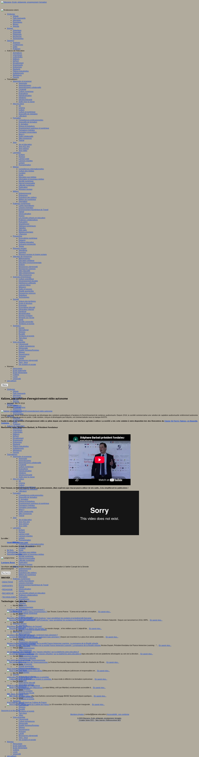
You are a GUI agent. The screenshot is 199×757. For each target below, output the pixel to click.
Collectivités (17, 432)
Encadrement (18, 438)
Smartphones (24, 599)
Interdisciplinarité (25, 475)
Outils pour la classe (27, 477)
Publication (23, 562)
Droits (21, 550)
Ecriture (22, 530)
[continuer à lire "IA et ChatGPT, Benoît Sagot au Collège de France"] (28, 704)
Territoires (17, 701)
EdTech (16, 436)
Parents (16, 452)
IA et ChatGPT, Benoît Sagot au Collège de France (27, 702)
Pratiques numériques (21, 579)
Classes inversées (26, 583)
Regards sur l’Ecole (26, 693)
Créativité (22, 465)
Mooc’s (21, 509)
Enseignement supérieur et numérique (34, 503)
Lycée (15, 752)
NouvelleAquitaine (14, 554)
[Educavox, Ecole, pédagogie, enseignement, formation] (24, 2)
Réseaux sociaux (25, 564)
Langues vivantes (26, 536)
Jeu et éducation (25, 520)
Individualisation (25, 471)
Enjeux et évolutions (27, 501)
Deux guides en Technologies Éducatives (23, 669)
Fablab (21, 587)
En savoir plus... (104, 612)
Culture (21, 485)
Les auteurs (11, 756)
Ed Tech (10, 550)
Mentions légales (77, 714)
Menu (4, 385)
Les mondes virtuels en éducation (32, 593)
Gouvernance (24, 729)
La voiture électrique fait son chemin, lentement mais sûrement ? (32, 635)
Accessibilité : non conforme (118, 714)
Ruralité (22, 709)
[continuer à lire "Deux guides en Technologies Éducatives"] (25, 671)
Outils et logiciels (25, 664)
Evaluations (23, 469)
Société (16, 674)
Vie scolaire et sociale (27, 740)
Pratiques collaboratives (28, 595)
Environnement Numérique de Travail (33, 585)
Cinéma (22, 483)
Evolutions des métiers (28, 573)
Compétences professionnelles (31, 495)
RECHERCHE (8, 593)
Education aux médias (27, 552)
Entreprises (17, 442)
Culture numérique (26, 467)
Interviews (17, 395)
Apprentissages (25, 461)
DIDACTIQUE (7, 582)
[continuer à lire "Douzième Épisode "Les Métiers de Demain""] (26, 629)
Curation (22, 548)
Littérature (23, 491)
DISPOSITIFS (7, 586)
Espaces (22, 615)
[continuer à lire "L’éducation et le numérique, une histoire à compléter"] (29, 679)
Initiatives (22, 473)
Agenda (16, 402)
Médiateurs (17, 450)
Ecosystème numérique (28, 613)
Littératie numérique (27, 560)
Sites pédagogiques (27, 648)
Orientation (23, 577)
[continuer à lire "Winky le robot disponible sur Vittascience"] (25, 688)
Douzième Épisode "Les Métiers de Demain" (24, 626)
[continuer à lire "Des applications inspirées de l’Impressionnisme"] (27, 662)
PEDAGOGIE (7, 590)
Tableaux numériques (27, 601)
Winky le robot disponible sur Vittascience (23, 686)
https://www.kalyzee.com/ (17, 543)
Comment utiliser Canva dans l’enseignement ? (26, 610)
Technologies (18, 414)
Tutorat (21, 516)
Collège (16, 750)
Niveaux (10, 742)
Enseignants (18, 440)
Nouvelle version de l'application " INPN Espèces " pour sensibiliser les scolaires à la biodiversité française (49, 618)
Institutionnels (18, 448)
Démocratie (23, 723)
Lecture (22, 538)
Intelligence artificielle (27, 658)
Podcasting (23, 597)
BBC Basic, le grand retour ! (18, 694)
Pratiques (16, 424)
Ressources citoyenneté (28, 642)
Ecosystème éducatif (27, 683)
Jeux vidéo (23, 526)
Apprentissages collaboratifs (30, 463)
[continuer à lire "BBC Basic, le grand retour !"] (19, 696)
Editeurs (16, 434)
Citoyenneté (23, 719)
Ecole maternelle (19, 746)
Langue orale (24, 534)
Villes (21, 715)
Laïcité (21, 734)
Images (21, 591)
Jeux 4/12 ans (24, 522)
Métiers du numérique (27, 575)
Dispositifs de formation (28, 497)
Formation (17, 493)
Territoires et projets (26, 699)
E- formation (23, 499)
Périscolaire (17, 744)
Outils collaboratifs (26, 512)
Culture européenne (27, 721)
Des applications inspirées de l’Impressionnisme (26, 660)
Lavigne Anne (19, 407)
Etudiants (16, 444)
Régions (22, 707)
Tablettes (22, 603)
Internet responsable (27, 558)
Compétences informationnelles (31, 544)
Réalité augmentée (26, 666)
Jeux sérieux (24, 524)
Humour (22, 532)
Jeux (15, 518)
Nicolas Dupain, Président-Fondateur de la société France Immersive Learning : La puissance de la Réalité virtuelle (52, 643)
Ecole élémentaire (20, 748)
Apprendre (23, 459)
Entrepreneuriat (25, 569)
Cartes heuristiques (26, 581)
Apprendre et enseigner (22, 457)
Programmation (25, 540)
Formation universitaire (28, 507)
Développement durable (28, 656)
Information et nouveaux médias (31, 554)
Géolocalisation (25, 589)
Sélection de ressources (22, 632)
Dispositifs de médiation (28, 489)
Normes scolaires (25, 691)
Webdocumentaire (26, 607)
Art (20, 481)
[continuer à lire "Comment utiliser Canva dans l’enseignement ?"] (27, 612)
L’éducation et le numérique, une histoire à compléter (28, 677)
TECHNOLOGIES (9, 597)
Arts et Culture (18, 479)
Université (17, 754)
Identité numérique (26, 556)
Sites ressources (25, 514)
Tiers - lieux (23, 738)
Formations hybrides (27, 505)
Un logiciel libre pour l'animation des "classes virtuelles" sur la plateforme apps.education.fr (43, 652)
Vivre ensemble (19, 717)
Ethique (22, 727)
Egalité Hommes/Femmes (29, 725)
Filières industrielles (21, 446)
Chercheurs (17, 430)
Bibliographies (24, 634)
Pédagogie (17, 410)
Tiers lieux (23, 713)
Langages (17, 528)
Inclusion (22, 732)
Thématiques (12, 455)
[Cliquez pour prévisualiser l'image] (26, 411)
